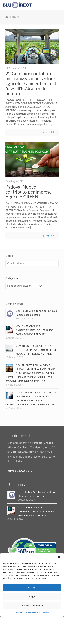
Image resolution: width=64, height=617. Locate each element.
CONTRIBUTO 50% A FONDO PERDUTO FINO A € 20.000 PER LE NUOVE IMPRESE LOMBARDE (36, 350)
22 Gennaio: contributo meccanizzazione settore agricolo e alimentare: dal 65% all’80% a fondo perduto (30, 83)
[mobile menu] (59, 5)
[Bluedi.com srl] (17, 5)
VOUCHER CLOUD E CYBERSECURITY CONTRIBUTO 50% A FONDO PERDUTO (34, 330)
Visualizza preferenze (32, 605)
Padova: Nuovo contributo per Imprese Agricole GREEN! (28, 192)
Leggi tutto (50, 132)
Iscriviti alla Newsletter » (19, 471)
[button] (59, 557)
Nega (32, 596)
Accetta (32, 587)
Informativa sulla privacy (38, 613)
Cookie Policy (21, 613)
